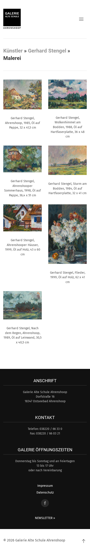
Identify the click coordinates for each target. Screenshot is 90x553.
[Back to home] (12, 19)
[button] (81, 19)
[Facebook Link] (45, 503)
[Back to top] (83, 541)
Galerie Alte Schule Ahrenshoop (40, 540)
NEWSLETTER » (45, 518)
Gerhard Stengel (47, 51)
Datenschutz (45, 492)
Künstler (13, 51)
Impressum (45, 486)
